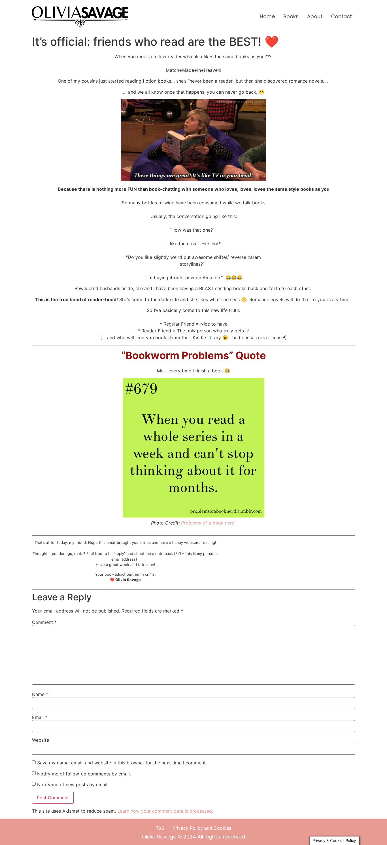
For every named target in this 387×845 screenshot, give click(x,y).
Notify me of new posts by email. (73, 784)
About (314, 16)
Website (40, 740)
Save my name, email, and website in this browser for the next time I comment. (122, 762)
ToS (160, 828)
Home (267, 16)
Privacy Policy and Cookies (202, 828)
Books (291, 16)
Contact (341, 16)
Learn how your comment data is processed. (165, 811)
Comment (44, 622)
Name (40, 694)
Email (39, 717)
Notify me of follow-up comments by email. (84, 773)
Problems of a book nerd (208, 523)
